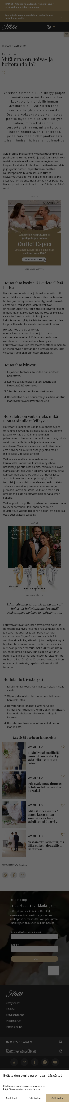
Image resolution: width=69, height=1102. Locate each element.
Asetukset (11, 1098)
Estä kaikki (35, 1098)
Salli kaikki (58, 1098)
